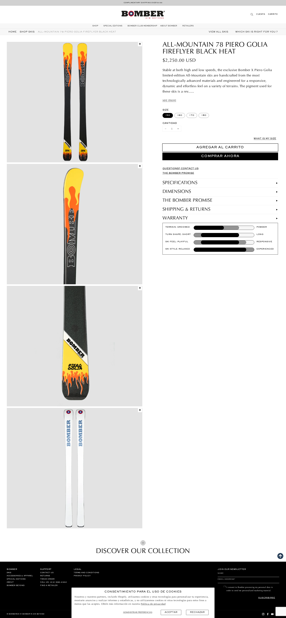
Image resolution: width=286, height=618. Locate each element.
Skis (9, 572)
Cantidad (170, 123)
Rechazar (197, 612)
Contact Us (46, 572)
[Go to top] (280, 556)
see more (169, 100)
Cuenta (260, 14)
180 (203, 115)
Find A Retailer (48, 585)
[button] (252, 14)
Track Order (47, 579)
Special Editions (16, 579)
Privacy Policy (82, 576)
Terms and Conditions (86, 572)
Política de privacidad (153, 604)
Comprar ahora (220, 156)
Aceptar (171, 612)
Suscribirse (266, 598)
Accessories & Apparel (20, 576)
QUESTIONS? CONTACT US (181, 169)
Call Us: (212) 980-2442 (53, 582)
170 (191, 115)
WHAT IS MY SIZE (265, 139)
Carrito (273, 14)
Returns (45, 576)
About (10, 582)
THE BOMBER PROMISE (178, 173)
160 (179, 115)
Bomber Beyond (16, 585)
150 (167, 115)
